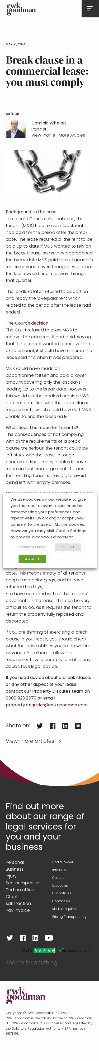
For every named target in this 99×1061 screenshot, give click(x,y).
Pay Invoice (18, 911)
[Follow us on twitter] (9, 938)
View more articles (30, 741)
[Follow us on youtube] (49, 938)
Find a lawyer (62, 862)
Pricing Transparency (69, 917)
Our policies (62, 893)
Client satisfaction (18, 900)
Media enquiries (65, 909)
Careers (58, 878)
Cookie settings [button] (31, 547)
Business (14, 869)
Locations (60, 886)
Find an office (20, 890)
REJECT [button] (68, 547)
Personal (15, 863)
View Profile (43, 135)
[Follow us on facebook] (22, 938)
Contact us (61, 901)
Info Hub (59, 870)
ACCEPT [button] (32, 559)
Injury (11, 876)
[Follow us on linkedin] (35, 938)
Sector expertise (23, 883)
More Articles (72, 135)
